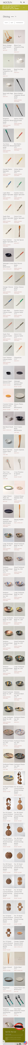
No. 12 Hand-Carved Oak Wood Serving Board (18, 892)
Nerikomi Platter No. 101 (19, 718)
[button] (21, 2)
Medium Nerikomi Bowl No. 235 (8, 668)
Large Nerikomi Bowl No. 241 (8, 718)
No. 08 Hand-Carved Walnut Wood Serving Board (8, 866)
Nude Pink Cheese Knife (7, 335)
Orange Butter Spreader (7, 170)
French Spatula (19, 450)
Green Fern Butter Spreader (19, 217)
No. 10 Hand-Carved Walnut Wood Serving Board (8, 892)
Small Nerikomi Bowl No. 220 (19, 618)
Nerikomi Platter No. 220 (8, 765)
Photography (19, 22)
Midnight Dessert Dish (18, 382)
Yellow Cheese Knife (19, 288)
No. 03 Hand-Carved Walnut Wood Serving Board (8, 815)
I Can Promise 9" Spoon (18, 473)
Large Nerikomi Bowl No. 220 (8, 618)
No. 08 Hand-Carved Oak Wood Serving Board (18, 840)
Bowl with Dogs (8, 93)
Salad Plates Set (19, 988)
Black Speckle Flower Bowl (7, 450)
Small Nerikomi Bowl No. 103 (19, 568)
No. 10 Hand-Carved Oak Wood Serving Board (18, 866)
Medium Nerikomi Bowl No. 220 (8, 643)
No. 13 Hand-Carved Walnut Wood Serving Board (8, 944)
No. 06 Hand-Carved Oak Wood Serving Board (18, 815)
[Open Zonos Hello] (24, 1042)
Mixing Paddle (19, 519)
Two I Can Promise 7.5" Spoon (7, 473)
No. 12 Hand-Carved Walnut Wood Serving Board (8, 918)
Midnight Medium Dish (7, 520)
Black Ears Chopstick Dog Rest (19, 47)
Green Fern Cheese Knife (18, 335)
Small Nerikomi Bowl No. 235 (19, 642)
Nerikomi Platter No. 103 (19, 741)
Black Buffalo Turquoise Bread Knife (19, 95)
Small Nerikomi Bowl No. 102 (19, 544)
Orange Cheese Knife (8, 288)
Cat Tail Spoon (19, 240)
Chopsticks (18, 357)
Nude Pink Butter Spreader (8, 217)
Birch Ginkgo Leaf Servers (7, 46)
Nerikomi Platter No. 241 (8, 787)
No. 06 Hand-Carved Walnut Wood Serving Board (8, 840)
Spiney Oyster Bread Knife (18, 119)
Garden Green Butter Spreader (19, 193)
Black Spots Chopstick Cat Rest (7, 71)
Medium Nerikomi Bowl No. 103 (8, 594)
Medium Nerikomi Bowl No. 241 (19, 693)
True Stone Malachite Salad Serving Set (19, 1010)
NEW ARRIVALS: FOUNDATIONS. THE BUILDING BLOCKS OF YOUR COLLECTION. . (11, 7)
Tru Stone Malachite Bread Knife (8, 145)
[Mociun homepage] (7, 2)
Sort (12, 22)
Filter (6, 22)
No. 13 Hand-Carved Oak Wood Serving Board (18, 918)
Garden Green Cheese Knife (19, 311)
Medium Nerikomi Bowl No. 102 (8, 569)
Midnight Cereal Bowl (8, 264)
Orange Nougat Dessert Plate (19, 942)
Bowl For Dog (18, 69)
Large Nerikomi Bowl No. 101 (8, 544)
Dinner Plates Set (18, 405)
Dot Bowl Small (8, 427)
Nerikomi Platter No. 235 (19, 765)
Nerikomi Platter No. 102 (8, 741)
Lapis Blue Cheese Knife (7, 311)
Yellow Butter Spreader (18, 170)
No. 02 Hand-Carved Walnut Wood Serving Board (19, 789)
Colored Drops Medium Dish (19, 497)
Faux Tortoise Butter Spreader (8, 240)
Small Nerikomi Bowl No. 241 (8, 693)
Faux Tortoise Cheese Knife (7, 358)
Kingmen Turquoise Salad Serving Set (8, 1010)
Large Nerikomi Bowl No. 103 (19, 593)
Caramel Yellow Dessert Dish (8, 405)
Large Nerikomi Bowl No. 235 (19, 667)
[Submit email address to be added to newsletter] (22, 1034)
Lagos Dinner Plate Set (7, 497)
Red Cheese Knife (18, 264)
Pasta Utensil (7, 967)
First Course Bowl (18, 427)
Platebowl (6, 988)
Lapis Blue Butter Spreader (8, 193)
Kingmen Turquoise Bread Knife (8, 120)
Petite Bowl (18, 967)
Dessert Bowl (7, 381)
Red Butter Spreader (17, 145)
